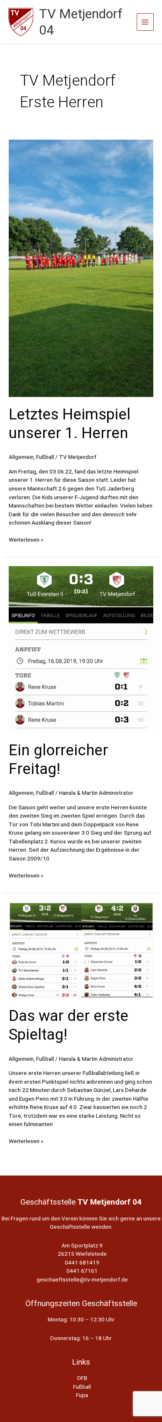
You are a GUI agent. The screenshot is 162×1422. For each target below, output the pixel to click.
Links (81, 1362)
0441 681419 (82, 1262)
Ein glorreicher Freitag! (58, 759)
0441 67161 (82, 1270)
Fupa (82, 1395)
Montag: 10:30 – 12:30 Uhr (81, 1319)
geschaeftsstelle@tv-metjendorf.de (82, 1279)
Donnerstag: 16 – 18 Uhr (81, 1338)
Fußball (45, 456)
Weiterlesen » (26, 540)
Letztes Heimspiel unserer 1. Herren (69, 423)
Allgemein (21, 456)
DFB (82, 1378)
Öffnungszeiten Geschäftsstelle (81, 1303)
